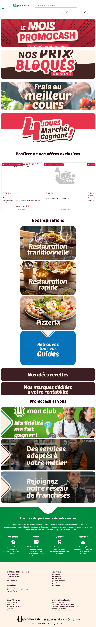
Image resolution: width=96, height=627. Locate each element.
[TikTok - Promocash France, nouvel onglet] (73, 619)
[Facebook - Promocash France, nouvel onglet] (59, 619)
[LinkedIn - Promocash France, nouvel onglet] (78, 619)
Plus (4, 4)
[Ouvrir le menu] (3, 7)
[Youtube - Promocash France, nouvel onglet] (64, 619)
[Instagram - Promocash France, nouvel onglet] (69, 619)
